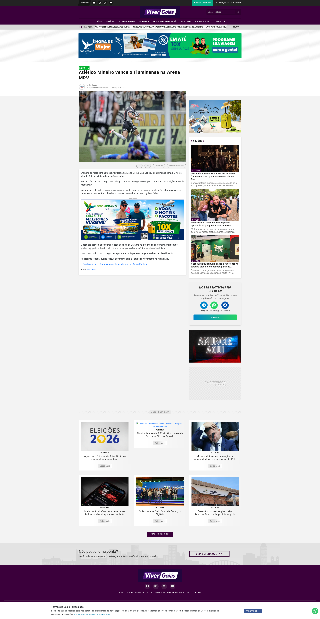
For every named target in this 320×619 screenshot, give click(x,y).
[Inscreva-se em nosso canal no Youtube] (172, 586)
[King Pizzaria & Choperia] (215, 383)
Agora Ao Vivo (203, 3)
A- (139, 166)
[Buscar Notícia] (238, 12)
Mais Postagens (160, 534)
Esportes (91, 269)
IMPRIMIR (159, 166)
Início (100, 21)
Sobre (130, 593)
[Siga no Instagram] (100, 3)
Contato (187, 21)
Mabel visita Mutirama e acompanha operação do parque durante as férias (157, 27)
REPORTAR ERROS (176, 166)
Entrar (85, 3)
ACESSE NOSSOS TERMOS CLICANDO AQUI (92, 614)
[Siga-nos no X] (164, 586)
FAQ (188, 593)
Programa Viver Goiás (166, 21)
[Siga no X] (105, 3)
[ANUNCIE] (215, 346)
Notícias (112, 21)
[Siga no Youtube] (111, 3)
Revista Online (128, 21)
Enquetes (220, 21)
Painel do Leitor (143, 593)
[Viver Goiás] (160, 12)
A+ (148, 166)
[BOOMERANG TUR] (160, 45)
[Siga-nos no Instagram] (156, 586)
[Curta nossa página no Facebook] (147, 586)
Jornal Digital (204, 21)
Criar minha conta (208, 554)
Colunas (145, 21)
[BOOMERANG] (215, 116)
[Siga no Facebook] (94, 3)
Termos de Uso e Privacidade (169, 593)
